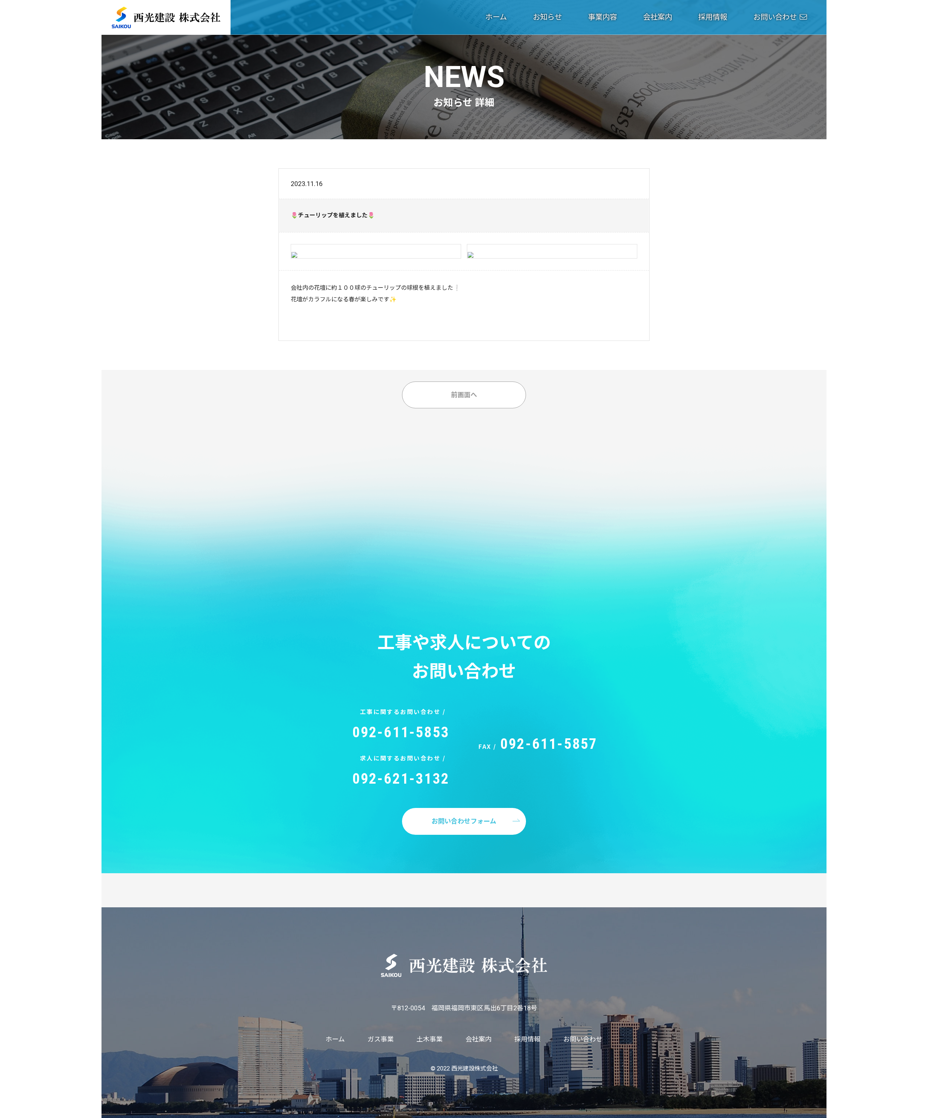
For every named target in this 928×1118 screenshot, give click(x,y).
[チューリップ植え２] (470, 251)
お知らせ (547, 17)
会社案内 (657, 17)
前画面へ (464, 395)
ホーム (496, 17)
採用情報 (712, 17)
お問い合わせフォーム (463, 821)
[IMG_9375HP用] (294, 251)
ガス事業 (381, 1039)
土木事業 (430, 1039)
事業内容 (602, 17)
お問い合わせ (775, 17)
